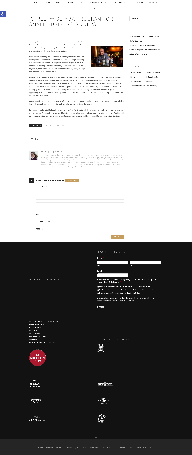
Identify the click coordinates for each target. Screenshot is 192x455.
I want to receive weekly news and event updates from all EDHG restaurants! (125, 286)
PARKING (42, 343)
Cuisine (47, 3)
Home (35, 3)
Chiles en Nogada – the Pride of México (144, 50)
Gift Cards (154, 3)
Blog (96, 9)
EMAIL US (51, 343)
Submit (101, 307)
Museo (59, 3)
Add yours (72, 181)
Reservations (137, 3)
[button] (3, 14)
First (99, 265)
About (71, 3)
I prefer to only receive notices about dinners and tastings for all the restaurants (126, 290)
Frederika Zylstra (51, 152)
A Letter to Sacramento (138, 54)
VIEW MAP (33, 343)
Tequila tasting (151, 86)
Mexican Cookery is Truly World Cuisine (144, 36)
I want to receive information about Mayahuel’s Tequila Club (119, 293)
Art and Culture (135, 72)
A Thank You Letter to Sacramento (142, 45)
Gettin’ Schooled (135, 41)
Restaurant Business (54, 125)
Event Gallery (118, 3)
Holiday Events (152, 77)
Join (81, 3)
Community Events (153, 72)
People (149, 81)
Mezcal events (135, 81)
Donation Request (97, 3)
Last (131, 265)
